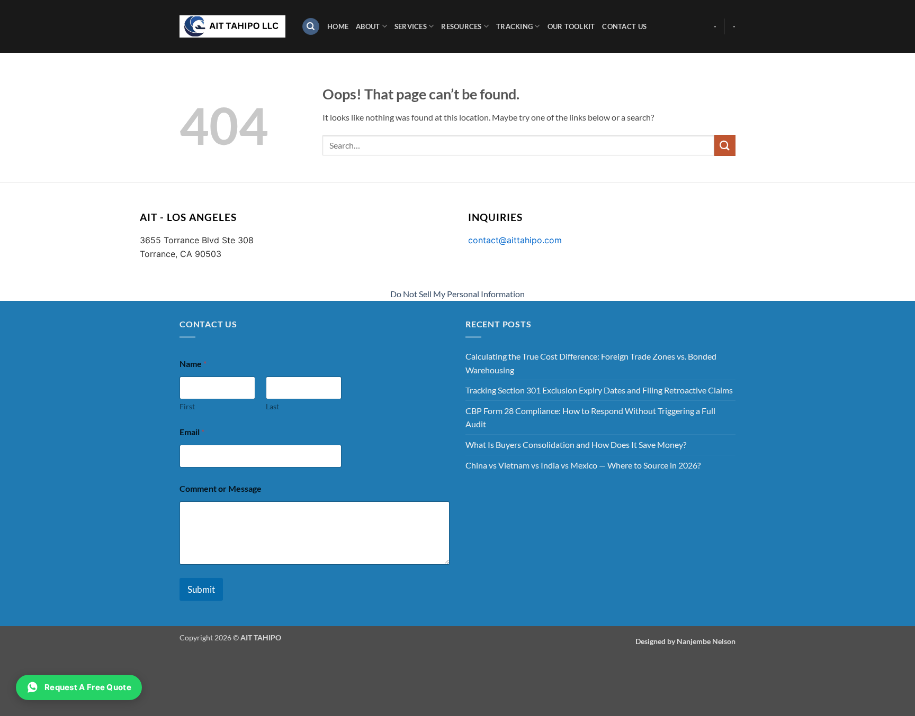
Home (337, 26)
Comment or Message (221, 488)
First (187, 406)
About (368, 26)
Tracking (514, 26)
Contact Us (624, 26)
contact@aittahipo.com (515, 240)
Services (410, 26)
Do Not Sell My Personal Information (457, 294)
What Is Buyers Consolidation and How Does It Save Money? (575, 444)
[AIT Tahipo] (232, 26)
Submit (201, 589)
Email (192, 432)
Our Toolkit (571, 26)
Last (272, 406)
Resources (461, 26)
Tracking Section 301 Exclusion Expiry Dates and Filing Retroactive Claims (599, 390)
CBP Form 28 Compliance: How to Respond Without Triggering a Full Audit (590, 417)
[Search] (310, 26)
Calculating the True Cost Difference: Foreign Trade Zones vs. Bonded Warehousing (590, 363)
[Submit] (724, 145)
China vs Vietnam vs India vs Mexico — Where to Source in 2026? (583, 465)
